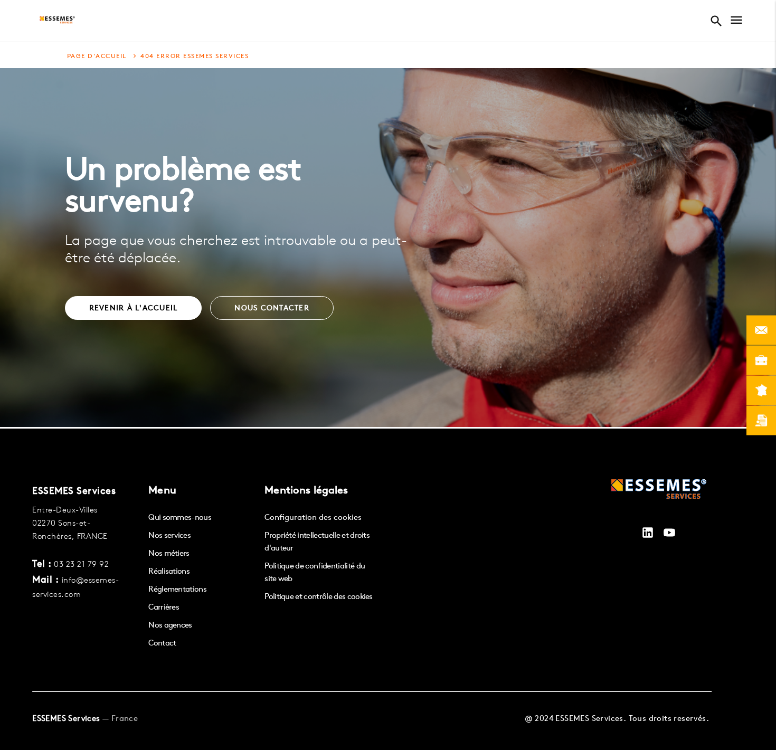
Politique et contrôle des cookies (318, 596)
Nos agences (170, 625)
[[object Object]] (658, 490)
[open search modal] (719, 21)
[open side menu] (736, 21)
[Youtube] (669, 534)
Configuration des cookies (313, 517)
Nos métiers (169, 553)
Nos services (169, 535)
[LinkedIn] (648, 534)
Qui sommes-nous (179, 517)
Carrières (163, 607)
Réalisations (169, 571)
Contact (162, 643)
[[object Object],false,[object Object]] (57, 21)
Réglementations (177, 589)
